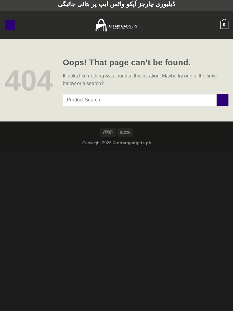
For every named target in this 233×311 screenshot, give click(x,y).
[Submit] (222, 100)
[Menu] (10, 25)
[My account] (213, 25)
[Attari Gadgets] (116, 25)
